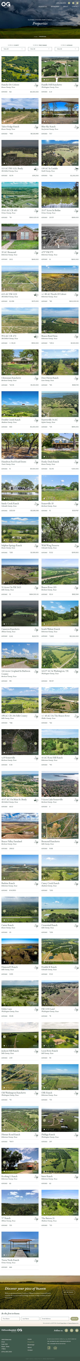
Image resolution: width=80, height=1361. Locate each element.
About (65, 6)
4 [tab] (11, 79)
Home (35, 36)
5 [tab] (13, 79)
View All (6, 49)
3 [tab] (8, 79)
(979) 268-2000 (6, 1352)
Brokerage (55, 6)
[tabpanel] (20, 69)
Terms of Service (72, 1323)
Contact (75, 6)
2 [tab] (6, 79)
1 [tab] (4, 79)
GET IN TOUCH (68, 1292)
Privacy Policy (63, 1323)
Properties (43, 6)
